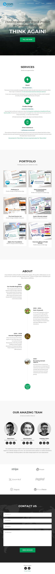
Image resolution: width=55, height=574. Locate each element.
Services (22, 3)
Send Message (27, 550)
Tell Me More (27, 39)
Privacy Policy (27, 571)
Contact (49, 3)
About (37, 3)
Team (42, 3)
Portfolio (30, 3)
